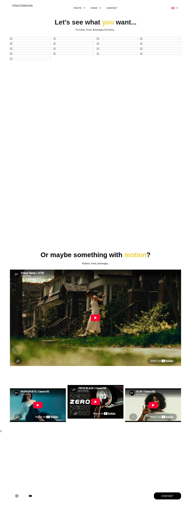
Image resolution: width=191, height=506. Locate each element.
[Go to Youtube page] (30, 496)
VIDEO (94, 8)
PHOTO (78, 8)
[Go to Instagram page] (16, 496)
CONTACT (112, 8)
